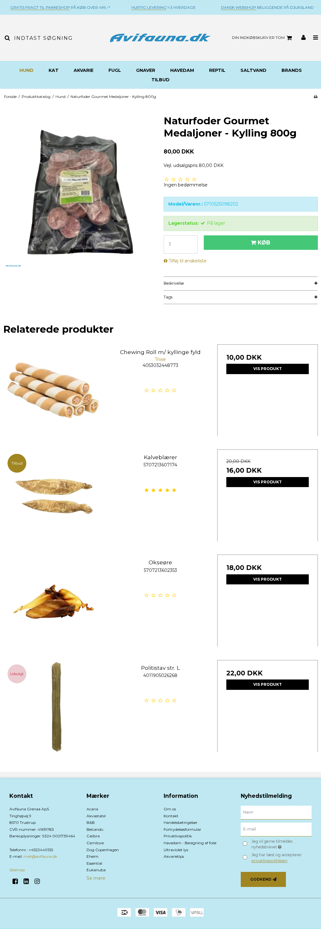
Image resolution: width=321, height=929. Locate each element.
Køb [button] (264, 242)
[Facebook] (17, 881)
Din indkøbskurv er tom (258, 37)
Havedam (182, 70)
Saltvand (253, 70)
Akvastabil (96, 816)
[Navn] (276, 812)
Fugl (114, 70)
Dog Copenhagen (103, 849)
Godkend (260, 879)
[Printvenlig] (315, 96)
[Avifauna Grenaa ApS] (160, 38)
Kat (54, 70)
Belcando (95, 829)
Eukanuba (96, 869)
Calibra (93, 836)
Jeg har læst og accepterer (276, 857)
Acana (92, 809)
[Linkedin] (28, 881)
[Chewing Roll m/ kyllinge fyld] (53, 394)
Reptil (217, 70)
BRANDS (292, 70)
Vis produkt (267, 368)
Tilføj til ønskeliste (188, 261)
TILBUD (160, 80)
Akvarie (83, 70)
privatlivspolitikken (269, 860)
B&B (91, 822)
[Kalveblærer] (53, 499)
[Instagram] (39, 881)
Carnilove (95, 842)
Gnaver (145, 70)
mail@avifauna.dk (40, 856)
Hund (26, 70)
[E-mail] (276, 829)
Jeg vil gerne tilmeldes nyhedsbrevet (281, 844)
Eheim (92, 856)
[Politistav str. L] (53, 710)
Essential (94, 863)
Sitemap (17, 869)
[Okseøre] (53, 605)
